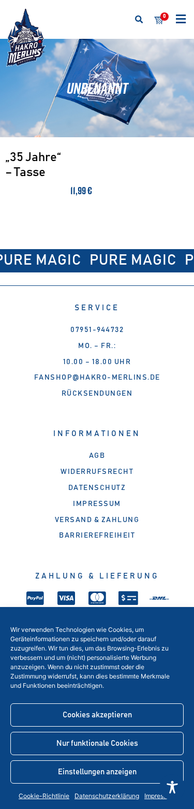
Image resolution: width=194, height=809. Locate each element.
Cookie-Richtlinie (44, 796)
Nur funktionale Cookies (97, 743)
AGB (97, 455)
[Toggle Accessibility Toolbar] (172, 787)
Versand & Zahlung (97, 520)
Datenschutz (97, 488)
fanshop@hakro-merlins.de (97, 377)
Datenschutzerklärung (106, 796)
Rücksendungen (97, 393)
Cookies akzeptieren (97, 715)
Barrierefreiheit (97, 535)
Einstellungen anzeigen (97, 772)
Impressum (97, 504)
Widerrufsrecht (97, 471)
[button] (139, 19)
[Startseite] (26, 37)
